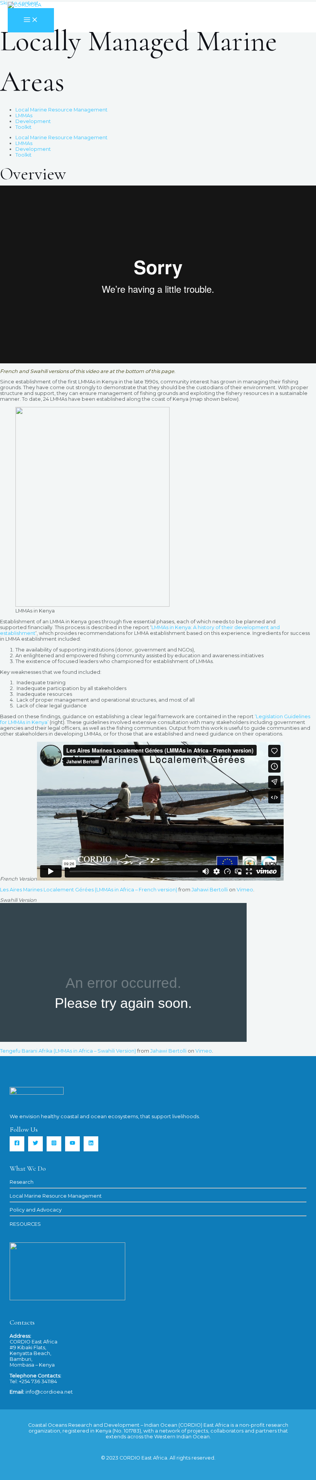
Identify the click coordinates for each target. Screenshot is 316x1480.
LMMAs (23, 115)
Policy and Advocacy (36, 1210)
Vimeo (245, 890)
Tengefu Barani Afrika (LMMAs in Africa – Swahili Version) (68, 1051)
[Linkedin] (91, 1143)
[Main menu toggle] (31, 20)
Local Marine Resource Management (61, 110)
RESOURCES (25, 1224)
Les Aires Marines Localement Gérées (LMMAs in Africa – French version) (88, 890)
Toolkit (23, 127)
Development (33, 121)
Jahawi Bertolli (210, 890)
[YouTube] (72, 1143)
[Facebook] (17, 1143)
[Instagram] (54, 1143)
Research (22, 1182)
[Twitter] (35, 1143)
